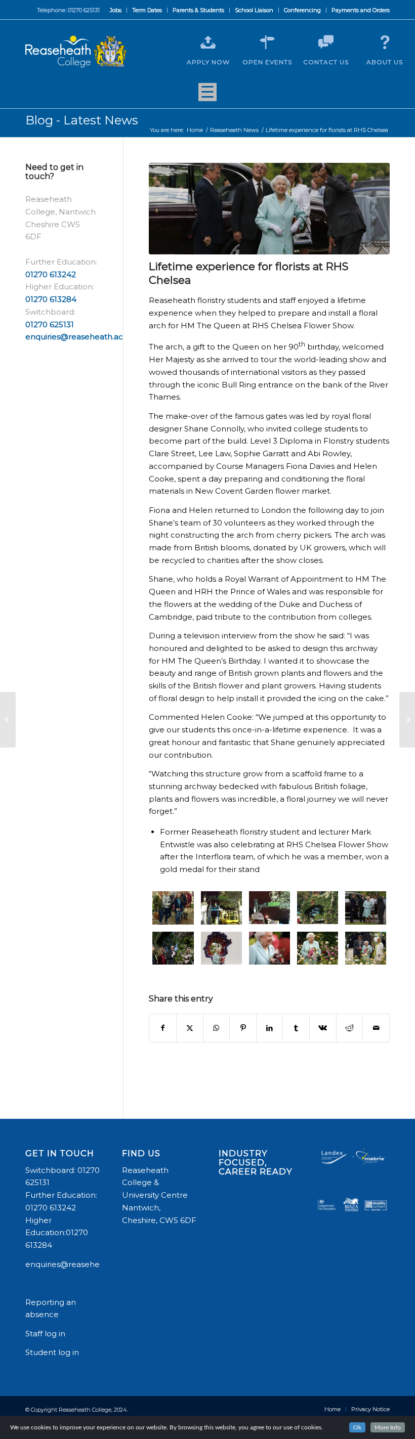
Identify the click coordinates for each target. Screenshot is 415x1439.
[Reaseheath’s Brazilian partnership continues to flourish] (8, 720)
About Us (384, 62)
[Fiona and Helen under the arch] (269, 908)
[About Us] (384, 42)
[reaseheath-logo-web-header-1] (76, 51)
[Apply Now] (208, 42)
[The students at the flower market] (173, 908)
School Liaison (254, 10)
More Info (388, 1427)
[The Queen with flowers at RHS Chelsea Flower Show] (318, 948)
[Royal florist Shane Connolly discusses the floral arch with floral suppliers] (173, 948)
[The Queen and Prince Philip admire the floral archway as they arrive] (366, 908)
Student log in (53, 1352)
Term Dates (147, 10)
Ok (357, 1427)
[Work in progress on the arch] (221, 908)
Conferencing (302, 10)
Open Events (267, 62)
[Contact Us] (326, 42)
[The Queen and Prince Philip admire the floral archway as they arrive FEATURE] (269, 208)
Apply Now (208, 62)
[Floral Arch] (318, 908)
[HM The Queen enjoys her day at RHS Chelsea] (269, 948)
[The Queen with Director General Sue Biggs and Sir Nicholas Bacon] (366, 948)
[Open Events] (267, 42)
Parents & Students (198, 10)
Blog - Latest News (81, 120)
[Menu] (207, 95)
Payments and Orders (360, 10)
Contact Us (326, 62)
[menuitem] (116, 10)
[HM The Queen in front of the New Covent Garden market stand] (221, 948)
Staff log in (45, 1333)
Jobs (115, 10)
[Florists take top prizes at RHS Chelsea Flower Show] (407, 720)
